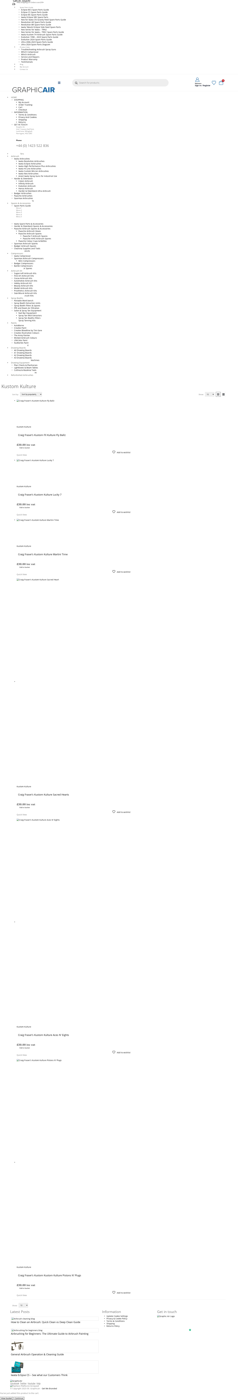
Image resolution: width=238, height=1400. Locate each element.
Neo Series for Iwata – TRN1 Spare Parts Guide (42, 32)
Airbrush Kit (16, 270)
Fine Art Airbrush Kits (24, 275)
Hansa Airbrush (25, 188)
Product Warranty (29, 59)
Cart (20, 107)
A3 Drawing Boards (23, 357)
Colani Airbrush (25, 181)
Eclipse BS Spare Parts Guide (34, 14)
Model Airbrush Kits (23, 288)
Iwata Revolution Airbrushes (31, 161)
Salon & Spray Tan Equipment (27, 310)
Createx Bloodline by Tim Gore (28, 330)
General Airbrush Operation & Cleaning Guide (37, 1354)
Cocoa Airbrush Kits (23, 278)
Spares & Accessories (21, 203)
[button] (218, 394)
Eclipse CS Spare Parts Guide (34, 12)
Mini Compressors (26, 261)
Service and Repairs (30, 57)
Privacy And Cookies (27, 117)
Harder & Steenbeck (23, 178)
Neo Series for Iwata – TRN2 (34, 29)
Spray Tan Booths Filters (29, 318)
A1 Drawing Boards (23, 352)
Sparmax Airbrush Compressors (29, 258)
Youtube (31, 1383)
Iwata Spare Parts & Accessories (28, 223)
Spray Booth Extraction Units (27, 303)
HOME (14, 97)
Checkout (22, 109)
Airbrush (15, 156)
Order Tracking (25, 104)
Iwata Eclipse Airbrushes (29, 163)
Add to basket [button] (24, 448)
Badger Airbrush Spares (25, 246)
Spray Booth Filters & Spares (27, 305)
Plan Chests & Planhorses (25, 365)
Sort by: (15, 394)
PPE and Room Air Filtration (26, 308)
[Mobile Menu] (36, 83)
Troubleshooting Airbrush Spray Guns (38, 49)
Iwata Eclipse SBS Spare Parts (34, 17)
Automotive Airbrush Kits (25, 280)
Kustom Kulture (24, 426)
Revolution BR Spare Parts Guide (36, 24)
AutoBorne (19, 325)
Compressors (17, 253)
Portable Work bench (23, 300)
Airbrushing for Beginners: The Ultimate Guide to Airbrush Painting (49, 1333)
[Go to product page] (121, 400)
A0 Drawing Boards (23, 350)
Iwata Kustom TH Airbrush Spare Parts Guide (42, 34)
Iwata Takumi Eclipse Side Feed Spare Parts (41, 27)
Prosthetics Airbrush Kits (25, 290)
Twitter (23, 1383)
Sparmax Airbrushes (23, 198)
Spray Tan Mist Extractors (30, 315)
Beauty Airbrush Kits (23, 285)
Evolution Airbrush (27, 186)
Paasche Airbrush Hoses (29, 231)
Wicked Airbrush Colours (25, 338)
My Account (24, 67)
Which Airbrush (28, 54)
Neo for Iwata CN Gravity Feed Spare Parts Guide (43, 19)
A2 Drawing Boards (23, 355)
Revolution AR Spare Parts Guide (36, 22)
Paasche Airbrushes (23, 195)
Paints (14, 323)
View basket (6, 1398)
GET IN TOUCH (20, 124)
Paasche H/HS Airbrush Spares (37, 238)
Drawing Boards (18, 347)
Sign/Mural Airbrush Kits (25, 293)
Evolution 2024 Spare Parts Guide (36, 39)
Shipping (22, 119)
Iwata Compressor (22, 256)
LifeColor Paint (20, 340)
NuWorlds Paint (21, 342)
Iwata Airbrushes (22, 158)
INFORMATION (21, 112)
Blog (21, 64)
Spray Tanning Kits (27, 320)
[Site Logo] (34, 89)
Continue (19, 1398)
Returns (22, 122)
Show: (201, 394)
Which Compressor (30, 52)
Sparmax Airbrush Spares (26, 243)
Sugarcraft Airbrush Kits (25, 273)
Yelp (38, 1383)
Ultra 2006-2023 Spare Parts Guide (37, 42)
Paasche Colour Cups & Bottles (32, 241)
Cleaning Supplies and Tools (27, 248)
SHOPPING (19, 99)
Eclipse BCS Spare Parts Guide (35, 9)
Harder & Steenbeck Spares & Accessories (33, 226)
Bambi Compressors (23, 266)
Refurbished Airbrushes (22, 375)
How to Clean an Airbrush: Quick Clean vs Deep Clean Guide (45, 1322)
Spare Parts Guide (26, 7)
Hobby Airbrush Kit (23, 283)
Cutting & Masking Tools (25, 370)
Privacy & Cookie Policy (116, 1318)
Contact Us (24, 69)
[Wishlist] (213, 83)
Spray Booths (17, 298)
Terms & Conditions (27, 114)
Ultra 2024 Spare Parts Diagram (35, 44)
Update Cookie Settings (117, 1316)
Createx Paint (20, 328)
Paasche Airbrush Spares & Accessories (32, 228)
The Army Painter (22, 335)
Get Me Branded (49, 1388)
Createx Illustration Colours (26, 333)
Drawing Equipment (20, 362)
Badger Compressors (23, 263)
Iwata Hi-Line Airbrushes (29, 168)
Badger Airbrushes (22, 193)
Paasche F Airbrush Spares (35, 236)
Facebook (14, 1383)
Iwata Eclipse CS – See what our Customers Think (39, 1375)
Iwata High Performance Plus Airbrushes (37, 166)
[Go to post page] (23, 1318)
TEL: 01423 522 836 (169, 1327)
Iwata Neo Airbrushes (28, 173)
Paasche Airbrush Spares (30, 233)
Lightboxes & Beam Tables (26, 367)
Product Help (25, 47)
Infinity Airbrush (25, 183)
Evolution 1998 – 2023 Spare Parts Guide (39, 37)
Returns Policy (113, 1326)
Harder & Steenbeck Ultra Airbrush (34, 191)
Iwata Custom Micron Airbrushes (33, 171)
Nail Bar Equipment (27, 313)
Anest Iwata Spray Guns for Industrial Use (37, 176)
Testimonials (27, 62)
